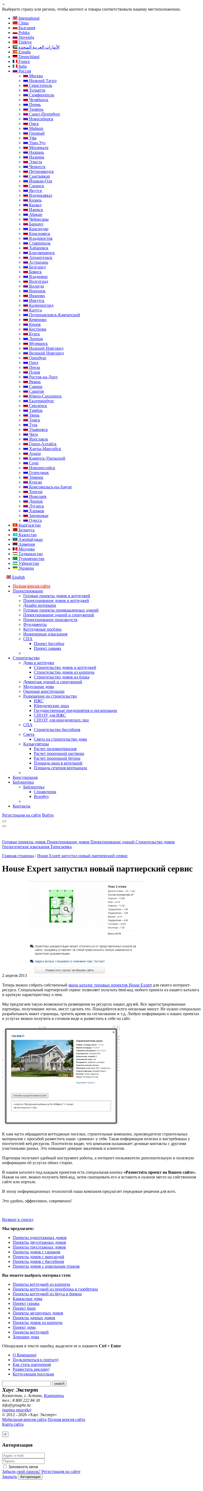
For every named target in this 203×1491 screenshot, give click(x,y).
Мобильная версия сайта (24, 1419)
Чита (33, 434)
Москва (35, 76)
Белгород (37, 267)
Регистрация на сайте (21, 815)
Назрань (36, 152)
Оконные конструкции (43, 691)
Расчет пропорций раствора (59, 753)
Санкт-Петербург (44, 114)
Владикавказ (40, 195)
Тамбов (35, 410)
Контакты (21, 806)
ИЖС (39, 701)
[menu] (4, 821)
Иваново (36, 295)
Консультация (25, 777)
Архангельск (40, 257)
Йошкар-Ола (40, 181)
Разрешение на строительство (50, 696)
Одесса (35, 520)
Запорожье (38, 515)
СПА (28, 638)
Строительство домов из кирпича (64, 672)
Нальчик (36, 157)
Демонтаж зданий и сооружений (52, 682)
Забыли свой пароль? (21, 1471)
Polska (23, 32)
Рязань (34, 381)
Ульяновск (38, 429)
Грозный (36, 133)
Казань (34, 200)
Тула (32, 424)
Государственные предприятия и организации (75, 710)
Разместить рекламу (31, 1369)
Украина (25, 568)
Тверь (33, 415)
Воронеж (36, 291)
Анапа (34, 453)
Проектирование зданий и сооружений (58, 615)
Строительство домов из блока (61, 677)
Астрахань (38, 262)
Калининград (40, 305)
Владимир (38, 276)
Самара (35, 386)
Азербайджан (30, 539)
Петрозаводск (41, 171)
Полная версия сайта (31, 586)
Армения (26, 544)
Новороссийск (41, 467)
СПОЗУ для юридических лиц (61, 720)
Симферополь (41, 95)
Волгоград (38, 281)
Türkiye (24, 42)
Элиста (35, 162)
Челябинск (38, 99)
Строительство (26, 658)
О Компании (24, 1355)
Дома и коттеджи (38, 662)
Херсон (35, 491)
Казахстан (27, 534)
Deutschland (28, 56)
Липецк (35, 338)
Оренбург (37, 358)
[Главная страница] (29, 837)
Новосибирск (40, 119)
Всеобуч (41, 796)
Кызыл (34, 205)
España (24, 52)
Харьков (36, 511)
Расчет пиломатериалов (55, 748)
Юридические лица (51, 705)
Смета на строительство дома (60, 739)
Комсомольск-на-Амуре (50, 487)
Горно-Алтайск (42, 444)
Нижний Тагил (42, 80)
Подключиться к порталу (35, 1359)
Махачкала (38, 147)
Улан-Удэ (36, 142)
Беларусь (26, 530)
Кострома (37, 329)
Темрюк (35, 477)
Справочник (45, 791)
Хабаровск (38, 248)
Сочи (33, 463)
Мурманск (38, 343)
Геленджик (38, 472)
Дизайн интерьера (39, 605)
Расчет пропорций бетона (57, 758)
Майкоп (35, 128)
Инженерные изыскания (45, 634)
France (23, 61)
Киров (34, 324)
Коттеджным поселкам (33, 1374)
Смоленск (37, 405)
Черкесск (36, 166)
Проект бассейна (49, 643)
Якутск (35, 190)
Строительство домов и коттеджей (65, 667)
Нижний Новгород (45, 348)
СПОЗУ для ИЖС (50, 715)
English (18, 577)
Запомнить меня (22, 1466)
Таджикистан (30, 554)
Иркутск (36, 300)
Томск (34, 420)
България (26, 27)
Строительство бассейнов (57, 729)
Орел (33, 362)
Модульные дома (38, 686)
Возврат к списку (18, 1219)
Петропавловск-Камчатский (54, 315)
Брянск (35, 272)
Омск (33, 123)
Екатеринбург (41, 401)
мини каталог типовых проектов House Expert (110, 985)
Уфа (32, 138)
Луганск (36, 506)
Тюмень (35, 109)
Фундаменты (35, 624)
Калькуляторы (36, 744)
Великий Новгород (46, 353)
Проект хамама (47, 648)
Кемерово (37, 319)
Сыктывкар (39, 176)
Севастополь (40, 85)
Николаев (37, 496)
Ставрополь (39, 243)
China (23, 23)
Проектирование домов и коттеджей (56, 600)
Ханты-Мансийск (44, 448)
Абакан (35, 214)
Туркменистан (30, 558)
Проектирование (28, 591)
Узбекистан (28, 563)
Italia (22, 66)
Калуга (35, 310)
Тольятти (36, 90)
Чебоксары (38, 219)
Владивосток (40, 238)
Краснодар (38, 229)
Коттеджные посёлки (42, 629)
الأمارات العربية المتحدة (38, 47)
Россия (24, 71)
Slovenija (25, 37)
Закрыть (9, 1476)
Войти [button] (48, 815)
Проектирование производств (50, 619)
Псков (34, 372)
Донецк (35, 501)
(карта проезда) (16, 1410)
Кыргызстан (29, 525)
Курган (35, 482)
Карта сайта (13, 1424)
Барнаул (35, 224)
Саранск (36, 185)
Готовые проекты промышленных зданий (61, 610)
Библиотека (23, 782)
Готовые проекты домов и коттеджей (56, 595)
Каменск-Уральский (46, 458)
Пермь (34, 104)
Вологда (36, 286)
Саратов (36, 391)
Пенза (34, 367)
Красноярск (39, 233)
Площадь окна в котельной (58, 763)
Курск (34, 334)
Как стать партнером (31, 1364)
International (28, 18)
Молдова (26, 549)
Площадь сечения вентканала (60, 768)
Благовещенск (41, 252)
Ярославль (38, 439)
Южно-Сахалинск (45, 396)
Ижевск (35, 209)
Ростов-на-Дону (43, 377)
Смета (28, 734)
